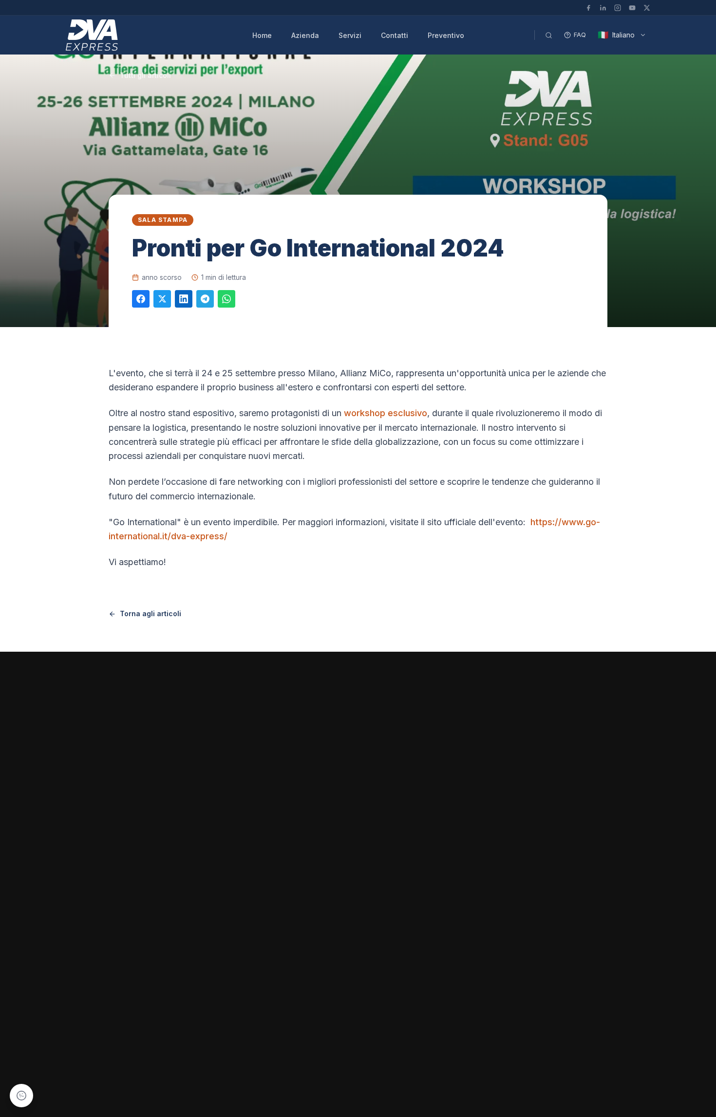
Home (262, 35)
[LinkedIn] (603, 7)
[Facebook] (588, 7)
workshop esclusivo (385, 413)
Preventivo (446, 35)
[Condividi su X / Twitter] (162, 299)
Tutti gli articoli (145, 75)
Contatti (394, 35)
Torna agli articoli (150, 613)
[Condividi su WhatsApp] (226, 299)
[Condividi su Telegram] (205, 299)
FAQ (580, 34)
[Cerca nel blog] (548, 35)
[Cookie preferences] (21, 1095)
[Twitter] (646, 7)
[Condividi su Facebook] (141, 299)
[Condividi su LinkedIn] (183, 299)
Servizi (350, 35)
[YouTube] (632, 7)
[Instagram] (617, 7)
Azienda (305, 35)
